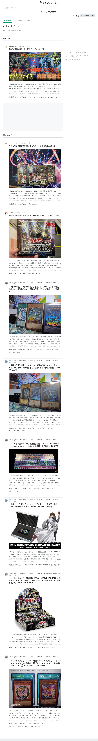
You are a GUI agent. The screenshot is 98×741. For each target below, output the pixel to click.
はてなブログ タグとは (72, 55)
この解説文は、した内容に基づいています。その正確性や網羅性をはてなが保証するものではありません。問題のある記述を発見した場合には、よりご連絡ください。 (12, 31)
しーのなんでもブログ (14, 212)
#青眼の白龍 (12, 349)
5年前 (28, 46)
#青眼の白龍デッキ (23, 349)
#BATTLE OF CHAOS (21, 488)
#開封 (29, 204)
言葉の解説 (7, 20)
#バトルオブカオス (21, 97)
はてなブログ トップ (10, 8)
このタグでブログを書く (87, 15)
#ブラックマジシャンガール (37, 724)
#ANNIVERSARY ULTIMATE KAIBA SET (36, 565)
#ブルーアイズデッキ (46, 349)
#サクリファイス (33, 97)
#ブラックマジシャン (48, 488)
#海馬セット (18, 565)
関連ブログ (28, 20)
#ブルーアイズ (34, 349)
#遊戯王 (11, 97)
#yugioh (34, 204)
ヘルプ (81, 55)
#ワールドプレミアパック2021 (18, 726)
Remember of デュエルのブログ (17, 46)
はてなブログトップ (71, 57)
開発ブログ (86, 55)
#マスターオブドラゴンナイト (48, 97)
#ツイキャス (36, 273)
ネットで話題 (18, 20)
